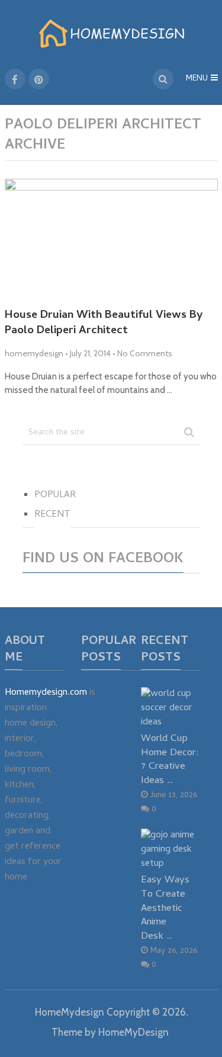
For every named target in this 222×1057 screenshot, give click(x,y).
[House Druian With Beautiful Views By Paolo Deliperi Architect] (111, 239)
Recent (52, 515)
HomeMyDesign (133, 1032)
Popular (55, 495)
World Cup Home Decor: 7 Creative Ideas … (170, 760)
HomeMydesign (69, 1012)
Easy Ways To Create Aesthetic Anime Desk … (165, 908)
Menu (197, 79)
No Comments (144, 353)
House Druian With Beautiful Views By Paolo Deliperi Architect (103, 324)
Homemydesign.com (46, 693)
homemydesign (34, 353)
